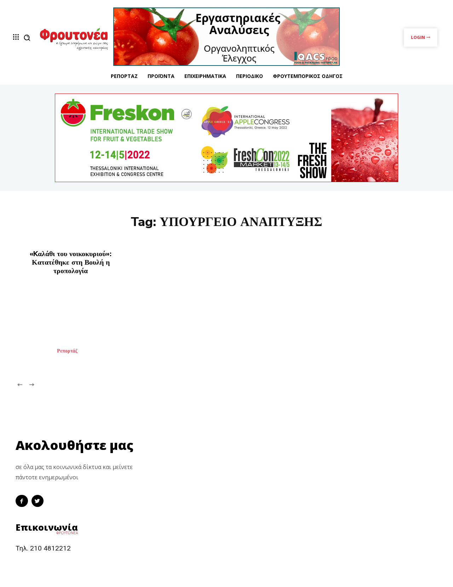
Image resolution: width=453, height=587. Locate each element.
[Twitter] (37, 501)
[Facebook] (22, 501)
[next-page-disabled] (31, 384)
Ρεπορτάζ (67, 351)
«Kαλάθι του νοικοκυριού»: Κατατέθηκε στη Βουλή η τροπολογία (70, 262)
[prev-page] (20, 384)
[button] (27, 37)
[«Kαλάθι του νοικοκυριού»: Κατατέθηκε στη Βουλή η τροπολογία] (81, 327)
